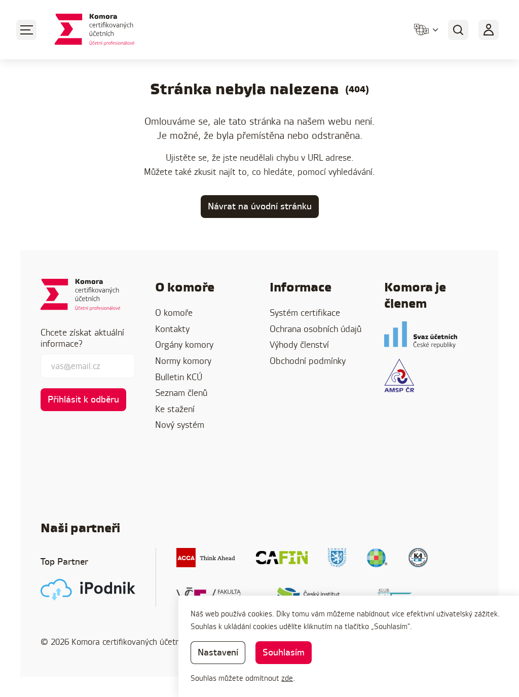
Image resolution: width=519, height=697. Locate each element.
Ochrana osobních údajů (315, 328)
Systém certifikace (305, 312)
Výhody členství (299, 344)
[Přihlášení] (488, 30)
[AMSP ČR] (399, 375)
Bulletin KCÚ (178, 377)
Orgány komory (184, 344)
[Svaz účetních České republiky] (420, 334)
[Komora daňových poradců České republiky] (337, 557)
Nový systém (179, 424)
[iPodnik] (88, 590)
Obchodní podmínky (308, 360)
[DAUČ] (377, 557)
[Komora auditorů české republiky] (418, 557)
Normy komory (183, 360)
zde (287, 678)
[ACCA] (206, 557)
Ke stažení (175, 408)
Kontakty (172, 328)
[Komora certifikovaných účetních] (94, 30)
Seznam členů (181, 392)
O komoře (174, 312)
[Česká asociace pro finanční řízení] (282, 557)
